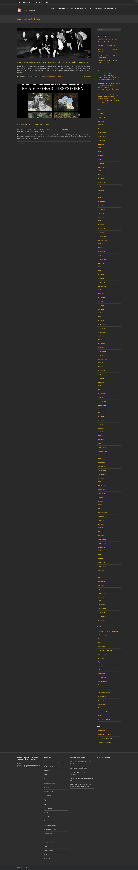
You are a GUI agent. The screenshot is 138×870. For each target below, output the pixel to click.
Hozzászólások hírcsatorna (105, 738)
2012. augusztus (102, 405)
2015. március (101, 370)
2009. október (101, 436)
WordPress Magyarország (104, 742)
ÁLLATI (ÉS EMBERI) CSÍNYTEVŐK (106, 46)
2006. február (101, 505)
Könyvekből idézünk (103, 681)
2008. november (102, 447)
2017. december (102, 286)
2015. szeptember (102, 359)
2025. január (101, 129)
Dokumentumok (51, 76)
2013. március (101, 393)
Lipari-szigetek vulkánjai (104, 689)
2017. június (101, 301)
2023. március (101, 182)
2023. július (101, 178)
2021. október (101, 205)
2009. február (101, 443)
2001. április (101, 585)
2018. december (102, 259)
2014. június (101, 382)
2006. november (102, 489)
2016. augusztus (102, 332)
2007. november (102, 470)
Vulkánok (70, 8)
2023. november (102, 167)
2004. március (101, 562)
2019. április (101, 248)
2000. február (101, 597)
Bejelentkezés (101, 730)
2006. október (101, 493)
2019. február (101, 255)
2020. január (101, 232)
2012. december (102, 401)
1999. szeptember (102, 601)
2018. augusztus (102, 271)
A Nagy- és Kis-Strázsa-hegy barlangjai (108, 631)
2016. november (102, 324)
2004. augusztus (102, 551)
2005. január (101, 535)
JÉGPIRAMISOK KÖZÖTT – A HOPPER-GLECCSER (80, 773)
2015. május (101, 363)
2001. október (101, 581)
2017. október (101, 294)
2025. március (101, 125)
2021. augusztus (102, 209)
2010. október (101, 424)
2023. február (101, 186)
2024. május (101, 152)
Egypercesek (101, 666)
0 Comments (60, 76)
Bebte (20, 76)
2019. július (101, 244)
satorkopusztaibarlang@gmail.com (38, 2)
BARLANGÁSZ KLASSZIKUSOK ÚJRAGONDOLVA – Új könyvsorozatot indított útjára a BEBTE (53, 62)
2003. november (102, 566)
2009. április (101, 439)
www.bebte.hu (24, 767)
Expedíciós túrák (102, 673)
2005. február (101, 532)
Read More (87, 76)
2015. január (101, 378)
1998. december (102, 608)
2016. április (101, 340)
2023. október (101, 171)
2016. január (101, 347)
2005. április (101, 524)
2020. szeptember (102, 221)
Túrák (90, 8)
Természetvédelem (80, 8)
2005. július (101, 516)
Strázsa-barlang (102, 696)
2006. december (102, 486)
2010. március (101, 432)
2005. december (102, 509)
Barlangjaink (61, 8)
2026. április (101, 113)
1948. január (101, 620)
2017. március (101, 313)
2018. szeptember (102, 267)
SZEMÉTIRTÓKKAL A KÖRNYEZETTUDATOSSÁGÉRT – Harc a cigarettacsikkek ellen (108, 89)
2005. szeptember (102, 512)
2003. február (101, 570)
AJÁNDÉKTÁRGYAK (110, 8)
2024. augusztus (102, 140)
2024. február (101, 159)
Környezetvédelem (103, 685)
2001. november (102, 578)
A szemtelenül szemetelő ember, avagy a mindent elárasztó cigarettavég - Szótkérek (108, 96)
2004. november (102, 543)
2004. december (102, 539)
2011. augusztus (102, 413)
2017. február (101, 317)
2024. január (101, 163)
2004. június (101, 555)
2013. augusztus (102, 386)
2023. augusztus (102, 175)
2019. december (102, 236)
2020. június (101, 225)
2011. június (101, 416)
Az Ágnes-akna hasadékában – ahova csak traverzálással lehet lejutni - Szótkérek (108, 76)
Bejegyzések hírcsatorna (104, 734)
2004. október (101, 547)
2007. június (101, 482)
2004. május (101, 558)
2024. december (102, 132)
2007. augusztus (102, 474)
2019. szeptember (102, 240)
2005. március (101, 528)
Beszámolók (98, 8)
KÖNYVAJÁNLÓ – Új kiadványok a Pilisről (33, 125)
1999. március (101, 605)
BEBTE (53, 8)
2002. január (101, 574)
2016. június (101, 336)
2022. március (101, 201)
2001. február (101, 589)
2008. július (101, 459)
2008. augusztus (102, 455)
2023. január (101, 190)
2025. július (101, 121)
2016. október (101, 328)
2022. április (101, 198)
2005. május (101, 520)
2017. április (101, 309)
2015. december (102, 351)
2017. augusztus (102, 297)
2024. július (101, 144)
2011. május (101, 420)
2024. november (102, 136)
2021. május (101, 213)
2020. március (101, 228)
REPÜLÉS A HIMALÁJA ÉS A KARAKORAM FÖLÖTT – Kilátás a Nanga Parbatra (80, 785)
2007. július (101, 478)
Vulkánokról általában (104, 719)
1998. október (101, 612)
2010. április (101, 428)
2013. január (101, 397)
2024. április (101, 155)
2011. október (101, 409)
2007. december (102, 466)
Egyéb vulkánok (102, 662)
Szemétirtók (101, 700)
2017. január (101, 320)
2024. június (101, 148)
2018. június (101, 278)
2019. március (101, 251)
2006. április (101, 501)
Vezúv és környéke (103, 712)
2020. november (102, 217)
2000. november (102, 593)
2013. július (101, 390)
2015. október (101, 355)
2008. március (101, 463)
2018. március (101, 282)
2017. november (102, 290)
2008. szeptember (102, 451)
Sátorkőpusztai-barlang (104, 692)
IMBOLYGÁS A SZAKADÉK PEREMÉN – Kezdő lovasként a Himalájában (82, 763)
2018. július (101, 274)
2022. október (101, 194)
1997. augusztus (102, 616)
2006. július (101, 497)
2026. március (101, 117)
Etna (99, 669)
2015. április (101, 367)
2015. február (101, 374)
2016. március (101, 344)
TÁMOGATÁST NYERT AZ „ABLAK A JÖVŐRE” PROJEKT (81, 779)
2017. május (101, 305)
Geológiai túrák (102, 677)
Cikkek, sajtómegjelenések (105, 650)
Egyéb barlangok (102, 658)
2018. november (102, 263)
